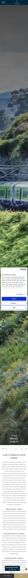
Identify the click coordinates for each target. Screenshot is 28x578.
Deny (14, 307)
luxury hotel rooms (7, 486)
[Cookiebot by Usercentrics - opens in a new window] (20, 269)
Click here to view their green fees (16, 529)
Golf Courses (14, 448)
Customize (13, 303)
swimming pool (5, 493)
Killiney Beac (6, 498)
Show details (19, 294)
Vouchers (7, 576)
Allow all (14, 298)
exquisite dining (6, 484)
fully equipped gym (19, 491)
